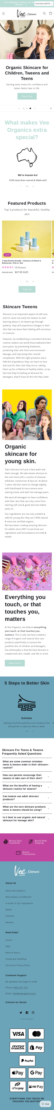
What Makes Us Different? (18, 897)
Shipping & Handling (16, 959)
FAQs (8, 946)
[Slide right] (33, 186)
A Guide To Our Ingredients (19, 903)
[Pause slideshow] (51, 108)
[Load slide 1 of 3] (23, 108)
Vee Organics (30, 1019)
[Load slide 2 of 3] (27, 108)
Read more (15, 663)
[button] (3, 13)
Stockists (10, 916)
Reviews (10, 922)
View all (27, 289)
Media (9, 909)
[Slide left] (21, 186)
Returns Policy (13, 952)
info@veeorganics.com (24, 993)
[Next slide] (35, 108)
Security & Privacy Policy (18, 965)
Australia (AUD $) (42, 3)
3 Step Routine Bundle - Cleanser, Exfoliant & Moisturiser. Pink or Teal (21, 262)
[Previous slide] (19, 108)
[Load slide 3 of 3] (30, 108)
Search (9, 940)
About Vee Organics (15, 890)
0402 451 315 (20, 987)
